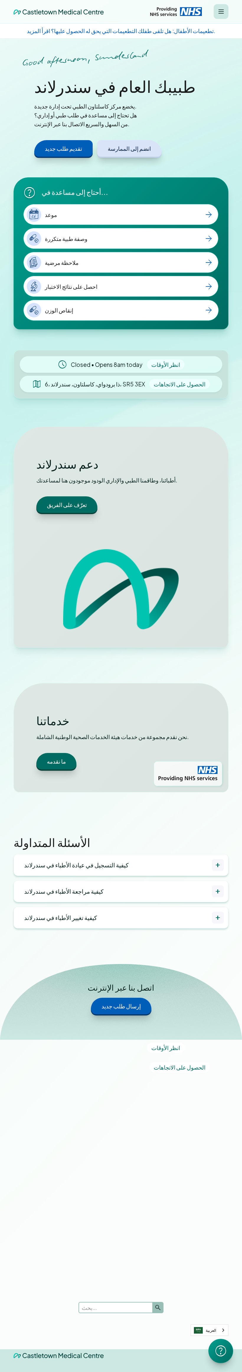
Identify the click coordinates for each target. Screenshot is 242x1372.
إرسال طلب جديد (121, 1006)
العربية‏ (211, 1330)
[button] (221, 11)
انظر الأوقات (165, 364)
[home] (59, 11)
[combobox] (209, 1330)
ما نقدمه (56, 761)
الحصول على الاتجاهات (179, 384)
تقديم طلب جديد (63, 148)
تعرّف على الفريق (67, 504)
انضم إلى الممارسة (129, 148)
